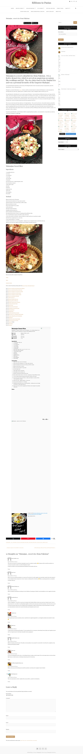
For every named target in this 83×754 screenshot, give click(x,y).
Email (7, 722)
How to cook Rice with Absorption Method (16, 288)
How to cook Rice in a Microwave (14, 293)
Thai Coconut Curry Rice (13, 320)
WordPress (54, 752)
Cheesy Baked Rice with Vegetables (15, 315)
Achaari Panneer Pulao (13, 303)
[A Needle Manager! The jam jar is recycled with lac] (61, 122)
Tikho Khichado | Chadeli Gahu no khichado (68, 88)
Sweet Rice (45, 542)
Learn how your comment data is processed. (28, 740)
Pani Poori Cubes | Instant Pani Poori (67, 47)
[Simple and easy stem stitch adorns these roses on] (74, 116)
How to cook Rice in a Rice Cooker (14, 294)
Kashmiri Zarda (9, 282)
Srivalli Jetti (13, 597)
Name (7, 715)
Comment (8, 698)
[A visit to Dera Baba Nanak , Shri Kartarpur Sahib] (68, 129)
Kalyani (12, 612)
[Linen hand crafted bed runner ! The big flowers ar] (68, 116)
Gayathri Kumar (14, 637)
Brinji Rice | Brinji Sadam (65, 74)
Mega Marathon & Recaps (37, 11)
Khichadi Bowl (11, 309)
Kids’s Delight (50, 11)
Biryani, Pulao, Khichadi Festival (28, 285)
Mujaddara (11, 323)
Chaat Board (63, 51)
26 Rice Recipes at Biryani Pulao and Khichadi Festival (45, 547)
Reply (9, 569)
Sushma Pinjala (14, 586)
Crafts (67, 8)
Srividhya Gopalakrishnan (16, 662)
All (12, 542)
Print (45, 419)
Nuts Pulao (11, 305)
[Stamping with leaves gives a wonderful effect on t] (68, 122)
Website (7, 729)
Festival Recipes (50, 8)
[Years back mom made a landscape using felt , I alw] (74, 129)
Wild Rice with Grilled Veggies (14, 318)
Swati (12, 625)
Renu (12, 650)
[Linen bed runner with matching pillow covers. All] (61, 116)
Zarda (20, 89)
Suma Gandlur (14, 558)
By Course (40, 8)
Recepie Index (19, 8)
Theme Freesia (44, 752)
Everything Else (24, 11)
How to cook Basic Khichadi (13, 296)
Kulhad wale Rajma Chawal (14, 312)
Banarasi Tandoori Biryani (13, 299)
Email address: (61, 31)
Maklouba (11, 317)
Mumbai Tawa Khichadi (13, 306)
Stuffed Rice (11, 311)
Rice (41, 542)
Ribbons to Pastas (41, 2)
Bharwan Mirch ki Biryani (13, 300)
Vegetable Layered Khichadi (14, 308)
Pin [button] (47, 419)
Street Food (60, 8)
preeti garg (13, 673)
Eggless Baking (30, 8)
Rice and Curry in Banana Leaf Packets (16, 314)
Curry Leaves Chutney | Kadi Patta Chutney (68, 55)
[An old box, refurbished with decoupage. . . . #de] (74, 122)
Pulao (38, 542)
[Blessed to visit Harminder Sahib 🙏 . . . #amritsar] (61, 129)
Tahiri (7, 280)
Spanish (10, 321)
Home (12, 8)
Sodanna (10, 325)
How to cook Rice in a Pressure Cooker (15, 291)
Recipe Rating (8, 693)
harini (12, 572)
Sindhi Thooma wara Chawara (14, 302)
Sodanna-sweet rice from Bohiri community (14, 547)
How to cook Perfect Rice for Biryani (15, 289)
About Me (58, 11)
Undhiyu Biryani (11, 297)
